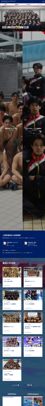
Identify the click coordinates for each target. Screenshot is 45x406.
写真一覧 (29, 385)
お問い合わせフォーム (19, 252)
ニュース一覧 (15, 385)
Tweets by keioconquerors (8, 397)
